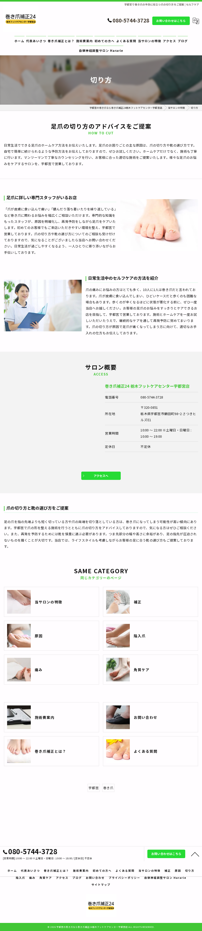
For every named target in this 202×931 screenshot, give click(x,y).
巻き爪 (108, 787)
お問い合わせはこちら (171, 21)
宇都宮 (94, 787)
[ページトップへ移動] (195, 854)
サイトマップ (101, 884)
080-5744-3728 (151, 397)
